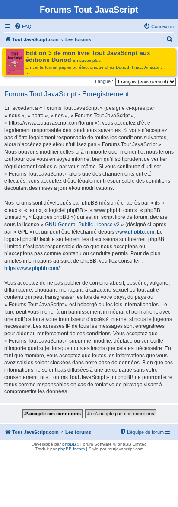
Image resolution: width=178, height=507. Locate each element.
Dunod (122, 67)
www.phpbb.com (134, 232)
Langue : (104, 81)
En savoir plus (87, 60)
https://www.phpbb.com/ (32, 268)
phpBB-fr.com (71, 448)
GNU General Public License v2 (82, 224)
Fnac (137, 67)
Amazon (152, 67)
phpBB (69, 444)
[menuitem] (23, 26)
